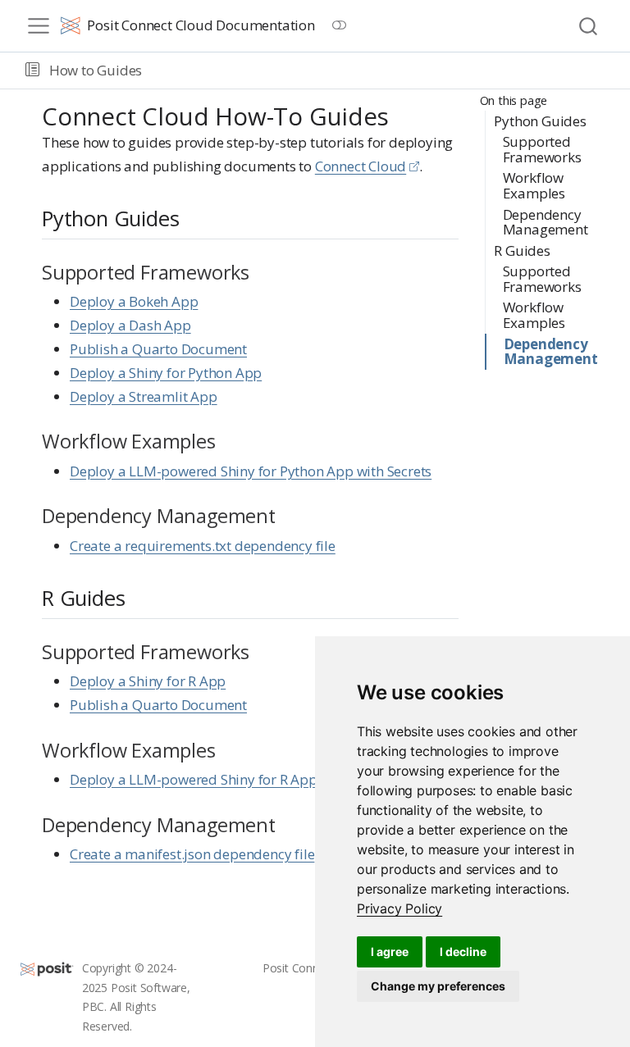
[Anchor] (193, 217)
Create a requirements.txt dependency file (203, 545)
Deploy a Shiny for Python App (166, 372)
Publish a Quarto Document (158, 348)
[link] (399, 908)
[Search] (588, 26)
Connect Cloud (360, 166)
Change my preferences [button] (438, 986)
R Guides (522, 250)
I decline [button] (463, 951)
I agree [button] (390, 951)
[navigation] (383, 70)
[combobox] (589, 26)
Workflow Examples (534, 185)
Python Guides (540, 121)
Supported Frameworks (542, 149)
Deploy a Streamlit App (143, 396)
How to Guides (95, 70)
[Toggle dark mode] (339, 25)
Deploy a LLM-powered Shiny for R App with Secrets (232, 779)
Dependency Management (545, 222)
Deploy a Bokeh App (134, 301)
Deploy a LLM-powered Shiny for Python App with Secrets (250, 471)
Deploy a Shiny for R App (148, 680)
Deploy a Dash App (130, 325)
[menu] (38, 26)
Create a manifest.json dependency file (192, 853)
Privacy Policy (399, 908)
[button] (32, 70)
